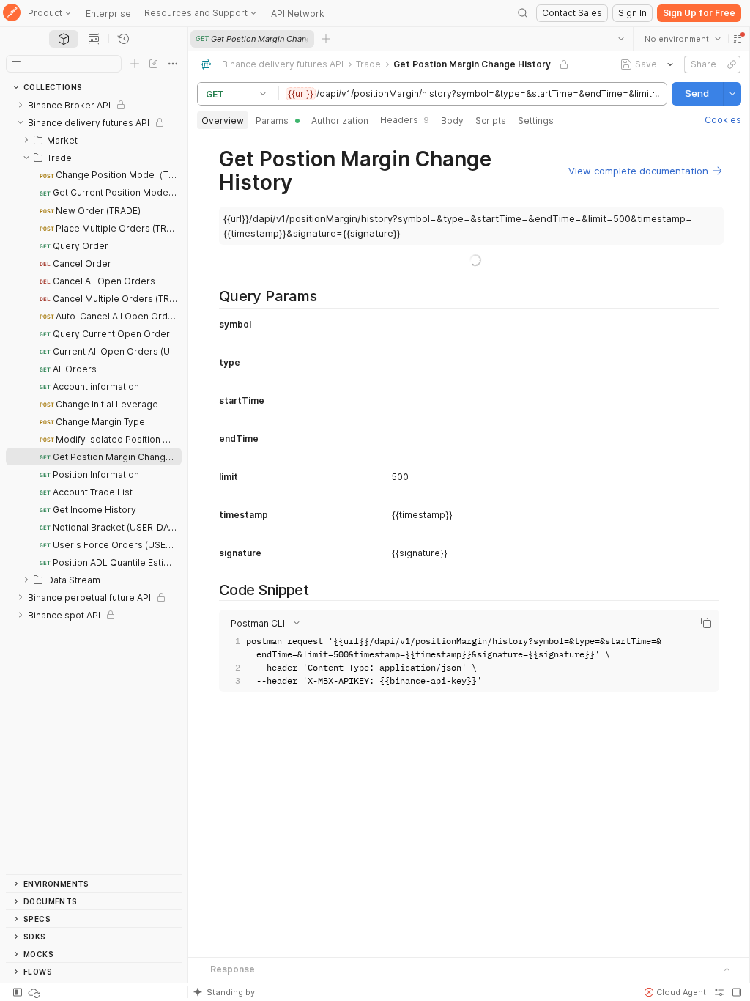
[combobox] (681, 39)
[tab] (63, 39)
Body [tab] (452, 120)
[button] (737, 39)
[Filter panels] (16, 63)
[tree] (94, 485)
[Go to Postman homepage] (12, 13)
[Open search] (523, 13)
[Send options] (731, 94)
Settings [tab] (536, 120)
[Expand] (20, 105)
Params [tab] (272, 120)
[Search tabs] (620, 39)
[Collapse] (20, 122)
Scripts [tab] (490, 120)
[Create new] (135, 64)
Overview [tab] (222, 120)
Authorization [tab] (339, 120)
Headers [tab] (404, 119)
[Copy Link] (731, 64)
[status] (35, 992)
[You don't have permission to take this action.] (326, 39)
